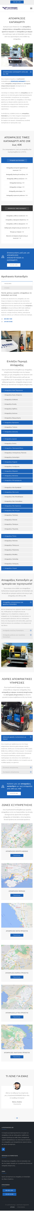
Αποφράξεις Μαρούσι (11, 471)
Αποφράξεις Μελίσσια (11, 475)
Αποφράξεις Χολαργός (12, 563)
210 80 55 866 (14, 793)
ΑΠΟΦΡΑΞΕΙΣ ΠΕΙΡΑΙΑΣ (17, 891)
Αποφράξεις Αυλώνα (11, 413)
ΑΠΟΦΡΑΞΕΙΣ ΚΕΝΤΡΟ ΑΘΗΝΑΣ (17, 851)
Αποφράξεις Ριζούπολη (12, 550)
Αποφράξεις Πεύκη (10, 536)
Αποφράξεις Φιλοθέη (11, 554)
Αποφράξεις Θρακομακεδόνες (14, 448)
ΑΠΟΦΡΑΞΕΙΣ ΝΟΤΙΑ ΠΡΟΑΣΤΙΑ (17, 931)
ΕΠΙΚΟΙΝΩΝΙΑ (21, 1207)
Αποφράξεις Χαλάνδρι (11, 559)
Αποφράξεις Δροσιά (11, 439)
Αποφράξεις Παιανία (11, 519)
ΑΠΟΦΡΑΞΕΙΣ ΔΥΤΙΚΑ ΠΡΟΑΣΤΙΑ (17, 1013)
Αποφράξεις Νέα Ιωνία (12, 492)
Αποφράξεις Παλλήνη (11, 515)
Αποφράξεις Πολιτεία (11, 540)
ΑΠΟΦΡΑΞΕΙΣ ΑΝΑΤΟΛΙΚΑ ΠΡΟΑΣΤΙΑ (17, 1052)
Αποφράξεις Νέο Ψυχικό (12, 510)
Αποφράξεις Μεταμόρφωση (13, 480)
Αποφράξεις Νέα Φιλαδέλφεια (14, 496)
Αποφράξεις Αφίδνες (11, 408)
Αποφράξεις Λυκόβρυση (12, 466)
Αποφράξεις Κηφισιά (11, 462)
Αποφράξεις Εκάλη (10, 443)
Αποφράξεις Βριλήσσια (12, 422)
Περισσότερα (16, 855)
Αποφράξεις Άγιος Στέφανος (13, 395)
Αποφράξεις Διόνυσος (11, 431)
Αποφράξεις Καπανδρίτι (12, 457)
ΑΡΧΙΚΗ (12, 1207)
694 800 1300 (13, 265)
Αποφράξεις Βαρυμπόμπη (13, 418)
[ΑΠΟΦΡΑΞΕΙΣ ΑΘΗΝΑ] (10, 8)
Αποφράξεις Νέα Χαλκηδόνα (13, 501)
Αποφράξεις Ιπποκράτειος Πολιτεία (15, 452)
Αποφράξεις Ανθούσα (11, 399)
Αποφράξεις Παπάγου (11, 524)
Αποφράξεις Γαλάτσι (11, 427)
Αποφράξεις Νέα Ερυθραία (13, 487)
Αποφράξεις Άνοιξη (10, 404)
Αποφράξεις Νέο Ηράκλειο (13, 506)
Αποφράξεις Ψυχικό (11, 568)
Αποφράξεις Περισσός (11, 529)
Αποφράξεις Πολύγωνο (12, 545)
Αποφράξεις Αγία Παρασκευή (14, 390)
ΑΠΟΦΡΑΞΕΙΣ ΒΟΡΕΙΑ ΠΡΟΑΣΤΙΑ (16, 973)
